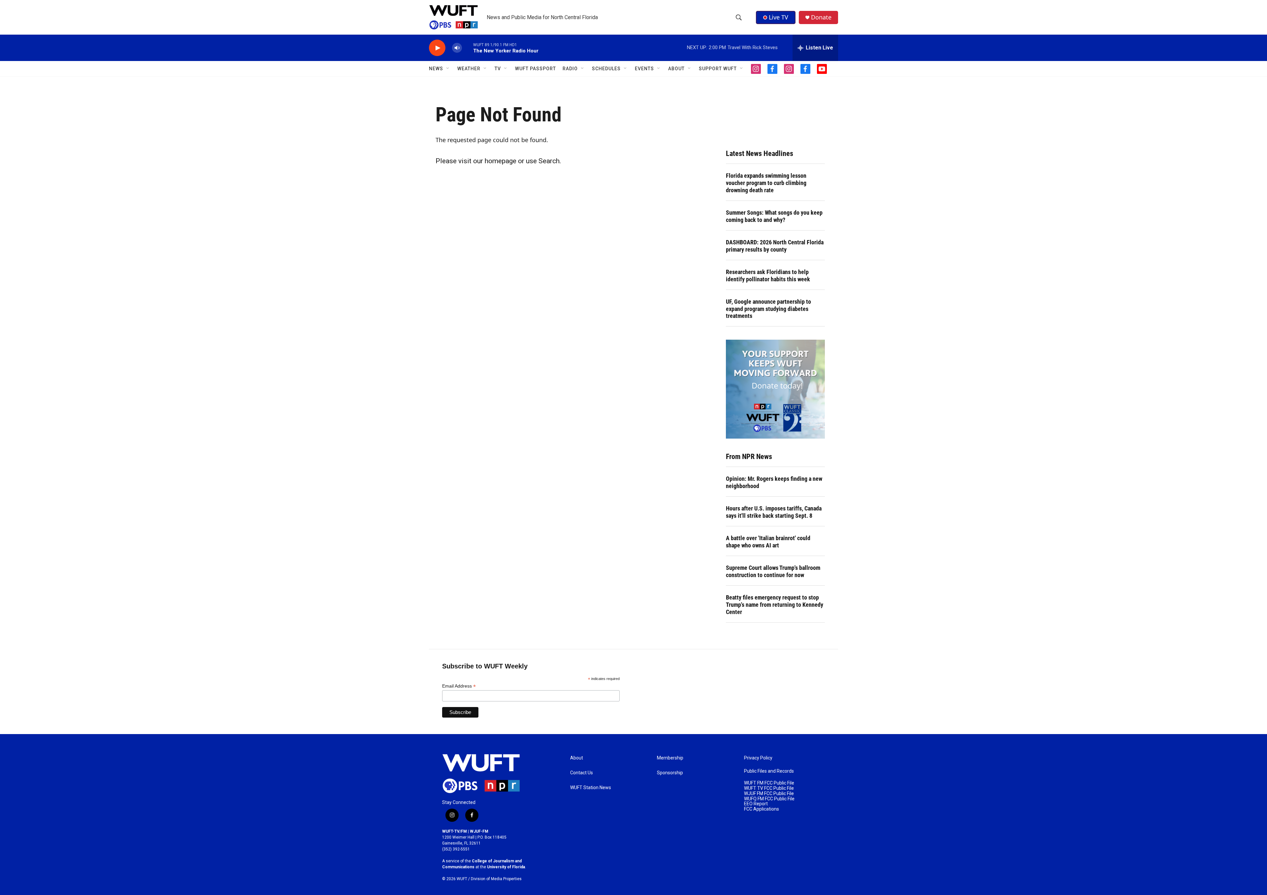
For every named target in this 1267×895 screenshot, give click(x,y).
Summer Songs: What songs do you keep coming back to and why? (774, 216)
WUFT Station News (590, 787)
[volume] (457, 48)
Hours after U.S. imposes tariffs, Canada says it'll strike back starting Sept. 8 (774, 512)
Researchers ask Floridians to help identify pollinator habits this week (768, 275)
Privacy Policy (758, 758)
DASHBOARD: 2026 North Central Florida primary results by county (775, 246)
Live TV (778, 17)
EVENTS (644, 68)
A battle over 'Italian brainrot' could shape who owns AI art (768, 542)
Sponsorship (670, 772)
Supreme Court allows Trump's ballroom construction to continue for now (773, 571)
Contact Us (581, 772)
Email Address (459, 686)
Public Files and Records (769, 771)
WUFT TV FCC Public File (769, 788)
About (576, 758)
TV (498, 68)
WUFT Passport (535, 68)
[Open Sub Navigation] (448, 68)
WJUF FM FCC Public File (769, 793)
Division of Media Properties (496, 879)
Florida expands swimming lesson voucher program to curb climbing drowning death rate (766, 183)
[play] (437, 48)
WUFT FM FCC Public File (769, 783)
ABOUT (676, 68)
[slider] (468, 47)
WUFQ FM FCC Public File (769, 798)
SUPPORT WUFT (718, 68)
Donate (821, 17)
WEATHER (468, 68)
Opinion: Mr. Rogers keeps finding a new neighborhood (774, 482)
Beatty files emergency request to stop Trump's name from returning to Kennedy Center (774, 604)
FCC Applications (761, 809)
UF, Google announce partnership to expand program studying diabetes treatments (768, 309)
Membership (670, 758)
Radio (570, 68)
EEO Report (756, 803)
